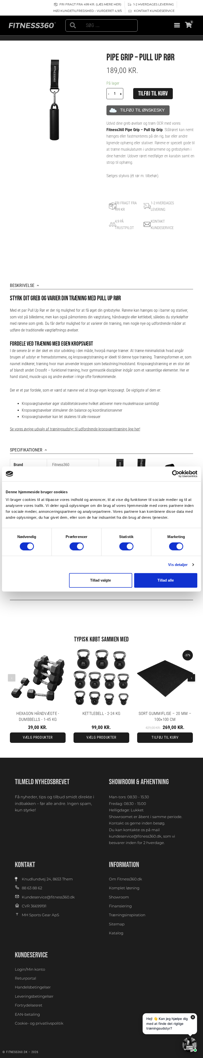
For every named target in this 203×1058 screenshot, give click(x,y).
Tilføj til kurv (153, 93)
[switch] (77, 546)
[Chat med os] (189, 1044)
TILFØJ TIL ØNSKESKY (142, 110)
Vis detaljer (178, 565)
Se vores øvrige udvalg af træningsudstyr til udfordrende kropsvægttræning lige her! (75, 429)
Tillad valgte (100, 580)
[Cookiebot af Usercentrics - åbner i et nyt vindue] (175, 473)
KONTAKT (25, 864)
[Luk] (193, 1017)
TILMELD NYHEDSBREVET (42, 781)
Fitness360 (60, 464)
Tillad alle (165, 580)
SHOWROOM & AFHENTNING (139, 781)
